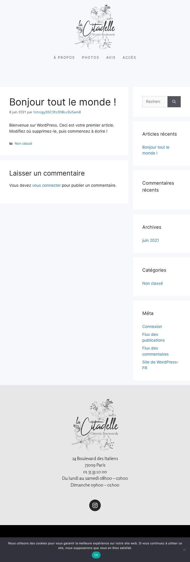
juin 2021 (150, 240)
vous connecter (46, 185)
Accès (129, 57)
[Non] (184, 549)
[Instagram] (95, 505)
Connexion (152, 326)
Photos (90, 57)
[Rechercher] (174, 101)
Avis (111, 57)
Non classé (23, 143)
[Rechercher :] (155, 101)
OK (96, 555)
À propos (64, 57)
